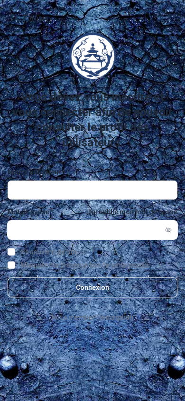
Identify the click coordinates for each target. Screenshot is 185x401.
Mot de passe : (30, 212)
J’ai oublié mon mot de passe (131, 212)
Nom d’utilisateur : (36, 172)
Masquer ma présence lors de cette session (86, 265)
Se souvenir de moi (49, 252)
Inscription (116, 317)
